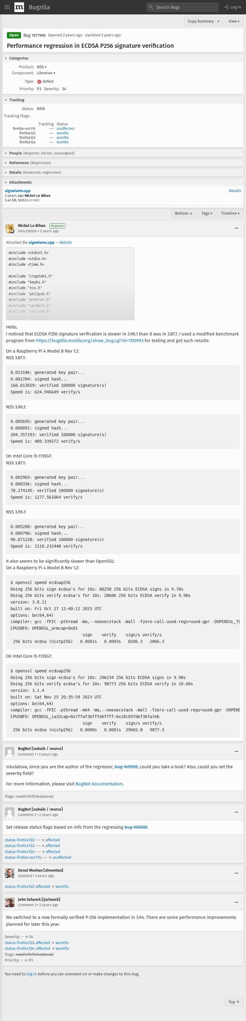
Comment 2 (27, 815)
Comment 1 (27, 754)
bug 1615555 (126, 766)
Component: (23, 73)
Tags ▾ (207, 213)
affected (53, 840)
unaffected (65, 129)
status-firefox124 (19, 851)
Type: (29, 81)
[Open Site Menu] (7, 7)
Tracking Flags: (17, 116)
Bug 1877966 (34, 35)
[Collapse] (236, 228)
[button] (232, 7)
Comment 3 (27, 905)
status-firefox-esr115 (23, 857)
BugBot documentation (99, 784)
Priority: (27, 89)
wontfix (63, 133)
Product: (26, 67)
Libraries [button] (46, 73)
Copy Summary (201, 21)
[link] (70, 283)
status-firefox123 (19, 845)
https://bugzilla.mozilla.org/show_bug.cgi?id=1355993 (89, 340)
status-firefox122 (19, 840)
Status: (28, 108)
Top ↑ (234, 1002)
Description (27, 231)
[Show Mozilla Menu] (19, 7)
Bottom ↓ (184, 213)
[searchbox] (182, 7)
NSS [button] (42, 67)
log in (32, 974)
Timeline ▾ (230, 213)
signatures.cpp (18, 190)
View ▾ (234, 21)
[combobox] (182, 7)
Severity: (51, 89)
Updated (25, 876)
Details (235, 190)
